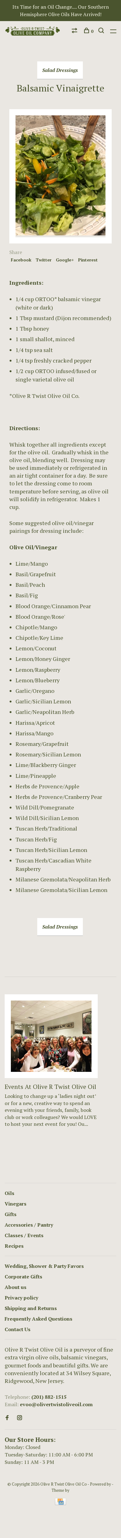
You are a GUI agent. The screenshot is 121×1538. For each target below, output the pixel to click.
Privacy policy (21, 1297)
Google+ (65, 260)
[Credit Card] (60, 1503)
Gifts (10, 1214)
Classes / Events (24, 1235)
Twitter (44, 260)
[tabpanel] (51, 1067)
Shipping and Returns (31, 1308)
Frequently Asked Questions (38, 1318)
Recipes (14, 1245)
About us (15, 1287)
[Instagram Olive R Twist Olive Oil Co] (19, 1418)
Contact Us (17, 1329)
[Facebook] (7, 1418)
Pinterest (88, 260)
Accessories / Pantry (29, 1224)
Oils (9, 1193)
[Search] (101, 31)
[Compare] (75, 31)
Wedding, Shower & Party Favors (44, 1266)
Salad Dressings (60, 70)
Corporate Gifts (23, 1276)
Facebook (21, 260)
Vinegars (15, 1203)
